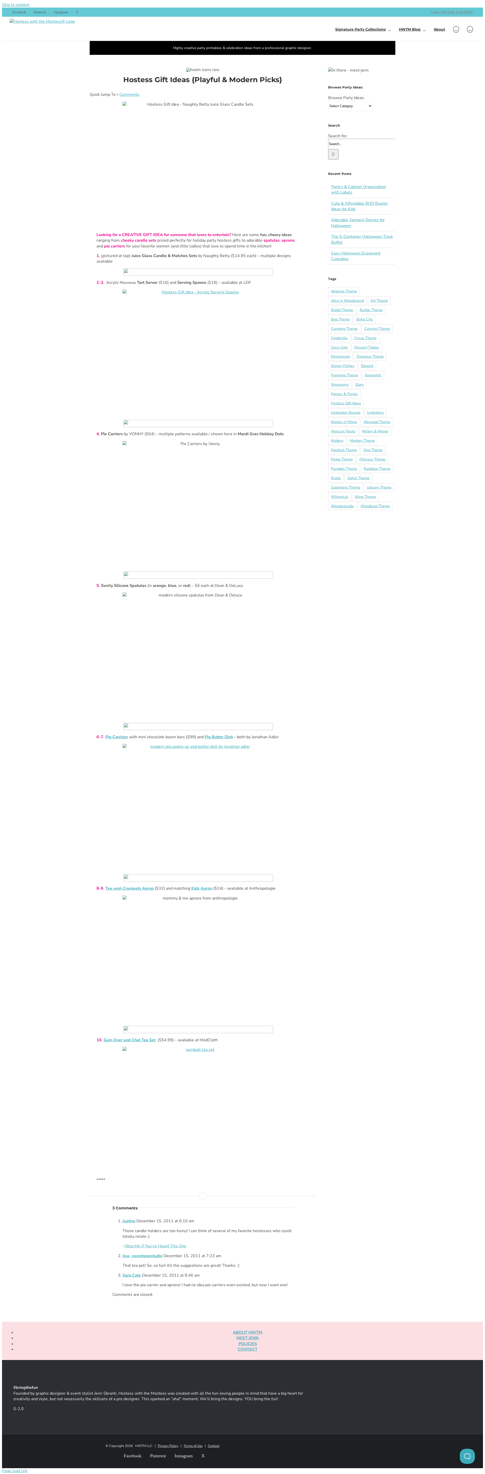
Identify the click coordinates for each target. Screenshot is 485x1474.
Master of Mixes (344, 421)
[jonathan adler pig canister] (198, 807)
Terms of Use (193, 1446)
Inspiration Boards (345, 412)
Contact (214, 1446)
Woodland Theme (375, 506)
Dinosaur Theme (370, 356)
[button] (470, 29)
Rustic (336, 477)
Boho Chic (364, 319)
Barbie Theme (371, 309)
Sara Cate (132, 1275)
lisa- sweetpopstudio (142, 1256)
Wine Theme (365, 496)
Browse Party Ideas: (346, 98)
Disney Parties (342, 365)
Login (435, 12)
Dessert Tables (366, 347)
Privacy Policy (168, 1446)
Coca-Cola (339, 347)
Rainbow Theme (377, 468)
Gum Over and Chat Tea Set (130, 1040)
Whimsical (339, 496)
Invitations (375, 412)
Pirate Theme (342, 459)
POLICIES (247, 1344)
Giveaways (340, 384)
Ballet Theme (342, 309)
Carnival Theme (377, 328)
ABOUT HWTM (247, 1332)
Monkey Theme (362, 440)
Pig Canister (116, 737)
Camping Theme (344, 328)
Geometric (373, 375)
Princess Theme (372, 459)
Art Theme (379, 300)
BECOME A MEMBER (457, 12)
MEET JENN (247, 1338)
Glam (359, 384)
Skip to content (16, 5)
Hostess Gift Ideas (346, 403)
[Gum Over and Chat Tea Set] (198, 1110)
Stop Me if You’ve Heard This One (155, 1246)
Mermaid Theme (377, 421)
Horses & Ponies (344, 393)
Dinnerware (340, 356)
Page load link (15, 1471)
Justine (129, 1221)
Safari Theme (359, 477)
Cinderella (339, 337)
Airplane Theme (344, 291)
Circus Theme (365, 337)
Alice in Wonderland (347, 300)
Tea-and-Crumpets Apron (129, 888)
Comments (129, 94)
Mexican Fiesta (343, 431)
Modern (337, 440)
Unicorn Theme (379, 487)
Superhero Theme (345, 487)
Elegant (367, 365)
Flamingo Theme (344, 375)
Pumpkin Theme (344, 468)
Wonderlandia (342, 506)
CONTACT (247, 1349)
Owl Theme (373, 449)
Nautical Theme (344, 449)
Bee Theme (340, 319)
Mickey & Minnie (375, 431)
